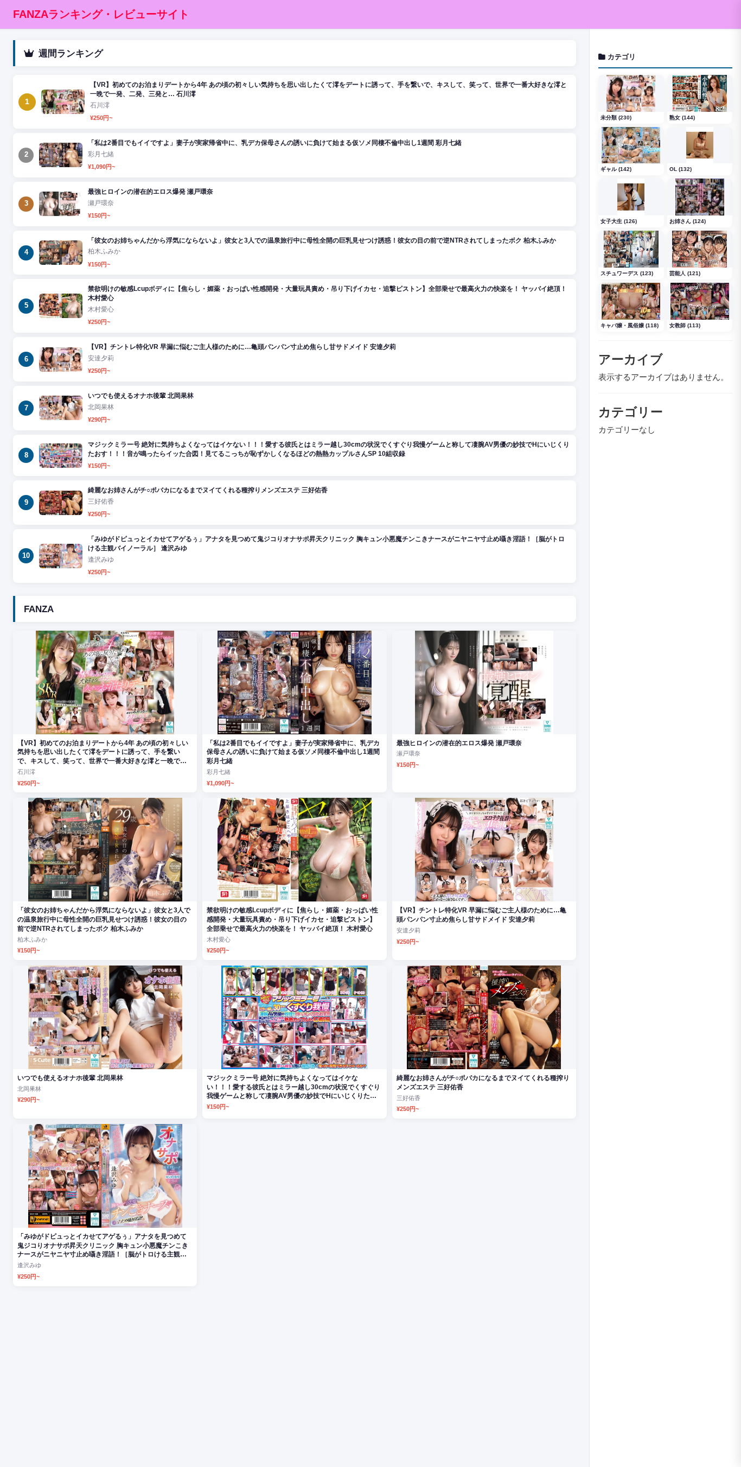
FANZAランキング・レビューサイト (101, 14)
